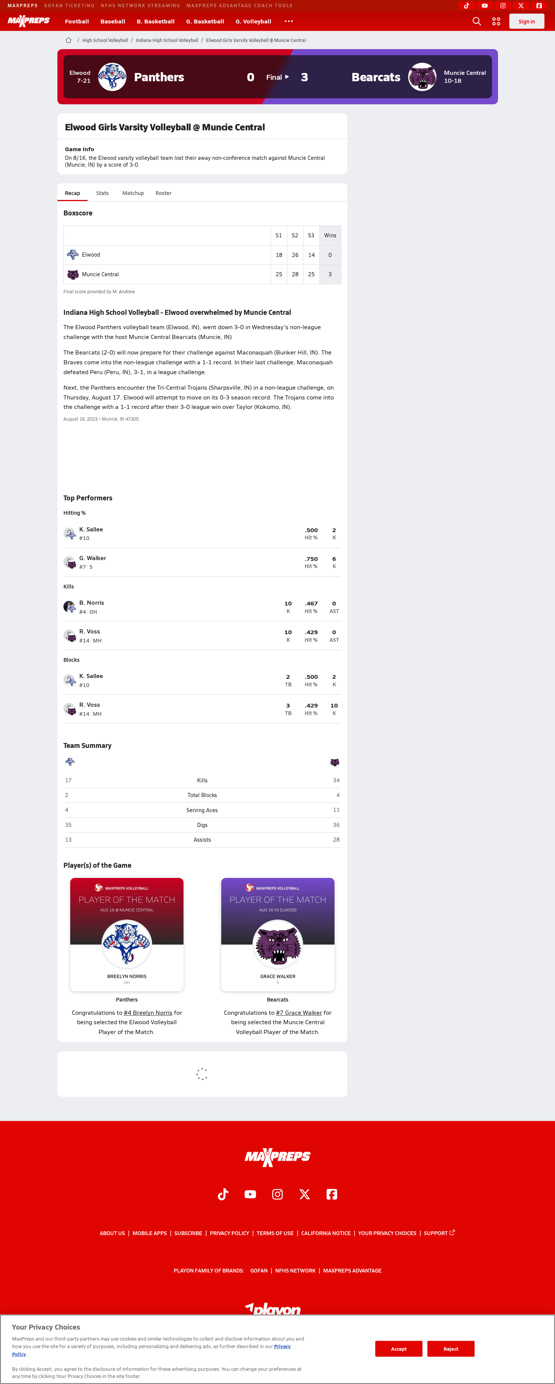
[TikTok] (466, 6)
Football (77, 21)
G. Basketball (205, 21)
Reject (451, 1348)
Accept (399, 1348)
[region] (277, 1349)
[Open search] (477, 21)
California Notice (326, 1233)
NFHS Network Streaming (140, 5)
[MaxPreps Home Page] (68, 40)
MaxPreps (23, 5)
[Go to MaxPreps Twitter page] (305, 1195)
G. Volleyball (253, 21)
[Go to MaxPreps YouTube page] (250, 1195)
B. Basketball (156, 21)
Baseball (112, 21)
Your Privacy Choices (387, 1232)
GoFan (259, 1270)
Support (436, 1233)
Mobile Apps (150, 1233)
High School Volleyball (105, 40)
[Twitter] (521, 6)
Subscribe (188, 1233)
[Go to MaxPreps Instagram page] (277, 1195)
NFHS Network (295, 1270)
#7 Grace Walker (299, 1012)
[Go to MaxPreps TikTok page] (223, 1195)
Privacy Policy (229, 1233)
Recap (72, 193)
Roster (163, 193)
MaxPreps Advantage (352, 1270)
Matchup (133, 193)
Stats (102, 193)
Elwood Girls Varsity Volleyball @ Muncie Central (256, 40)
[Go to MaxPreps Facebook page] (332, 1195)
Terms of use (275, 1233)
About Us (112, 1233)
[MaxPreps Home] (29, 21)
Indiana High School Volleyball (167, 40)
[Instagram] (503, 6)
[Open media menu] (496, 21)
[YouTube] (484, 6)
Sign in (527, 21)
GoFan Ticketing (69, 5)
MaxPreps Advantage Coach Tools (240, 5)
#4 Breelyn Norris (148, 1012)
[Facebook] (539, 6)
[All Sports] (289, 21)
